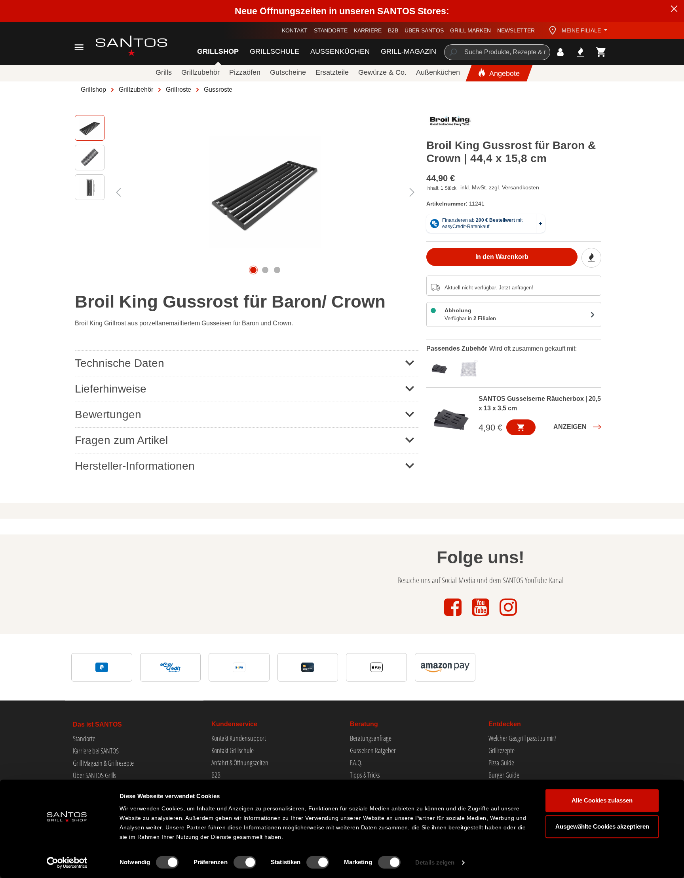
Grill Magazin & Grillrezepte (103, 763)
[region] (246, 192)
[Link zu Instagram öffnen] (508, 616)
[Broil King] (450, 123)
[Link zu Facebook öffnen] (453, 616)
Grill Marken (470, 30)
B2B (393, 30)
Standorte (331, 30)
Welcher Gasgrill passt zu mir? (522, 738)
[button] (246, 414)
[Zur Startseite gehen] (122, 46)
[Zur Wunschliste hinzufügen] (591, 258)
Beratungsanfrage (370, 738)
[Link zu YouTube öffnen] (481, 616)
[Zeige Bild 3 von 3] (277, 270)
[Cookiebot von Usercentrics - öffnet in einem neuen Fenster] (67, 863)
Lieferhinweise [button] (110, 389)
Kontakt (295, 30)
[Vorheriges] (118, 192)
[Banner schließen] (674, 10)
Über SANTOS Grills (94, 775)
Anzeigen (570, 426)
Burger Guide (503, 775)
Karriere (368, 30)
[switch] (245, 862)
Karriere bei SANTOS (96, 750)
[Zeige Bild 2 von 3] (265, 270)
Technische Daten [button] (119, 363)
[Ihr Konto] (560, 51)
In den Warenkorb (501, 256)
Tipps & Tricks (365, 775)
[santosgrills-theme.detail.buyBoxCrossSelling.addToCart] (521, 427)
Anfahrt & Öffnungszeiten (239, 762)
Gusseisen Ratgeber (373, 750)
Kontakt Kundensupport (238, 738)
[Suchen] (452, 52)
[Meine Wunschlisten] (580, 51)
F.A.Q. (356, 762)
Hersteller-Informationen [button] (135, 466)
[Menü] (79, 47)
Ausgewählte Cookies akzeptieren (602, 826)
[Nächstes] (412, 192)
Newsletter (516, 30)
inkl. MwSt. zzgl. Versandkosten (499, 187)
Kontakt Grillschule (232, 750)
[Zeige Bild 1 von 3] (253, 270)
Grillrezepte (501, 750)
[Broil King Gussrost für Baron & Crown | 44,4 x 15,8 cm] (265, 192)
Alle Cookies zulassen (602, 800)
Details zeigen (434, 862)
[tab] (441, 367)
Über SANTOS (424, 30)
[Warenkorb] (601, 51)
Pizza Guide (501, 762)
